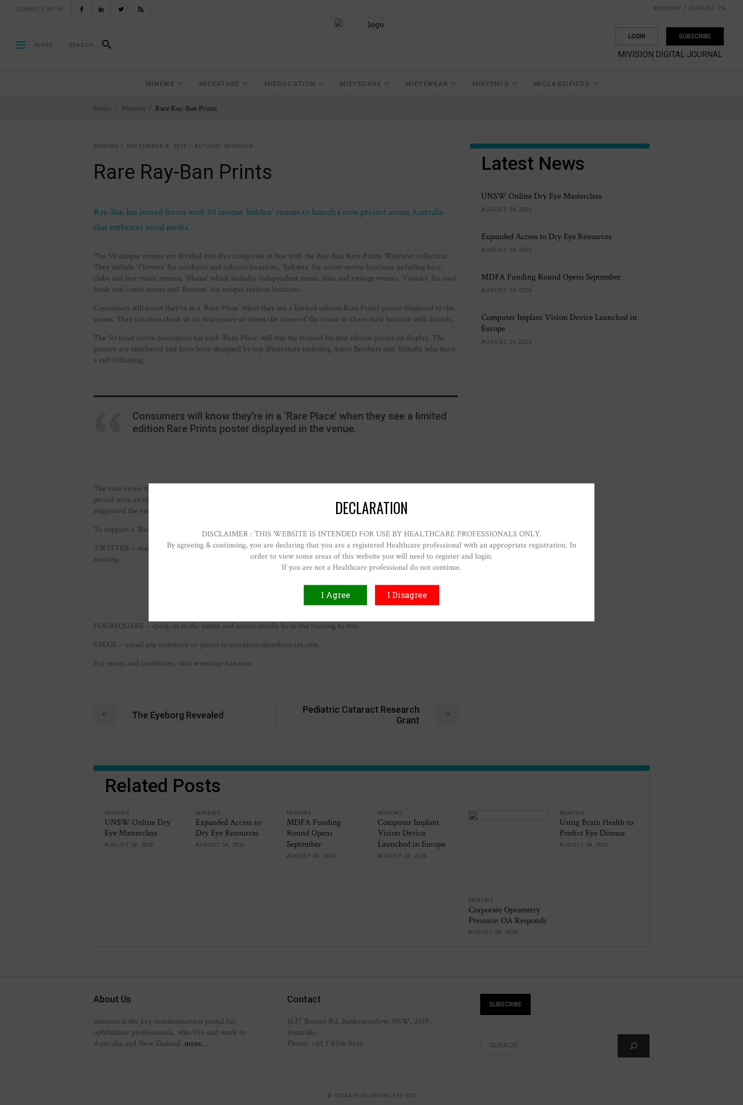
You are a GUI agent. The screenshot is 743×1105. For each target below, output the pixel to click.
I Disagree (407, 595)
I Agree (335, 595)
